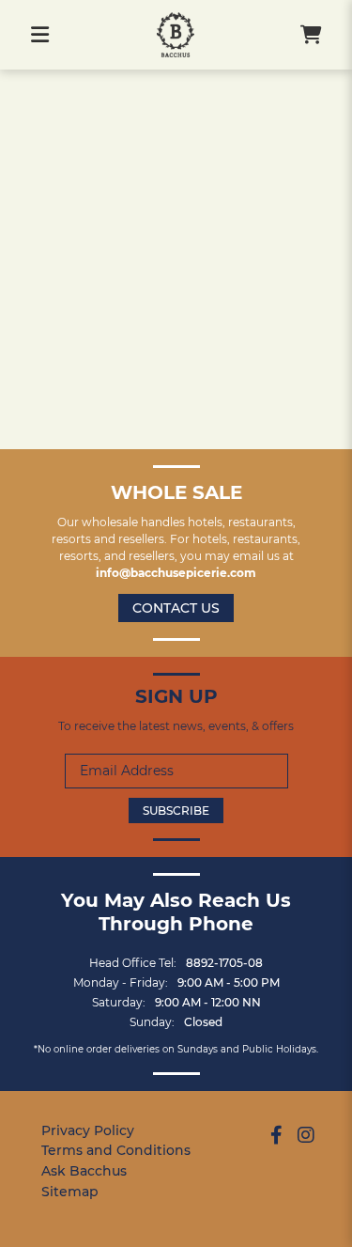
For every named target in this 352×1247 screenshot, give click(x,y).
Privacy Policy (87, 1130)
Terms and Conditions (116, 1150)
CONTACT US (176, 608)
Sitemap (70, 1191)
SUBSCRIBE (176, 810)
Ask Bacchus (84, 1170)
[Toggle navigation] (40, 34)
